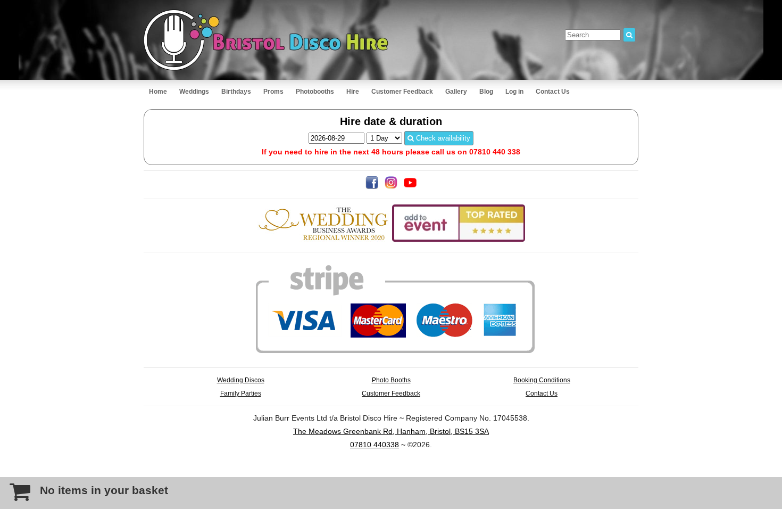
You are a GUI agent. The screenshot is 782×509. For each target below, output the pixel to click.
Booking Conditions (541, 379)
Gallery (456, 91)
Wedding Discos (240, 379)
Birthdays (236, 91)
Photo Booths (391, 379)
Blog (486, 91)
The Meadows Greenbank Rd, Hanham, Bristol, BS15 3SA (391, 431)
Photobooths (315, 91)
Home (158, 91)
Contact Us (553, 91)
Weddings (194, 91)
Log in (514, 91)
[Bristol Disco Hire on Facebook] (371, 186)
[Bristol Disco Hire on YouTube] (410, 186)
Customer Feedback (402, 91)
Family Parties (240, 393)
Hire (352, 91)
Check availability (442, 138)
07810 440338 (374, 444)
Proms (273, 91)
